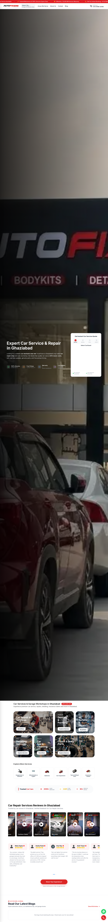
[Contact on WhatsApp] (103, 911)
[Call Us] (103, 917)
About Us (53, 6)
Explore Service (64, 729)
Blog (66, 6)
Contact (60, 6)
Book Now (21, 729)
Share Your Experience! (54, 882)
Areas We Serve (43, 6)
